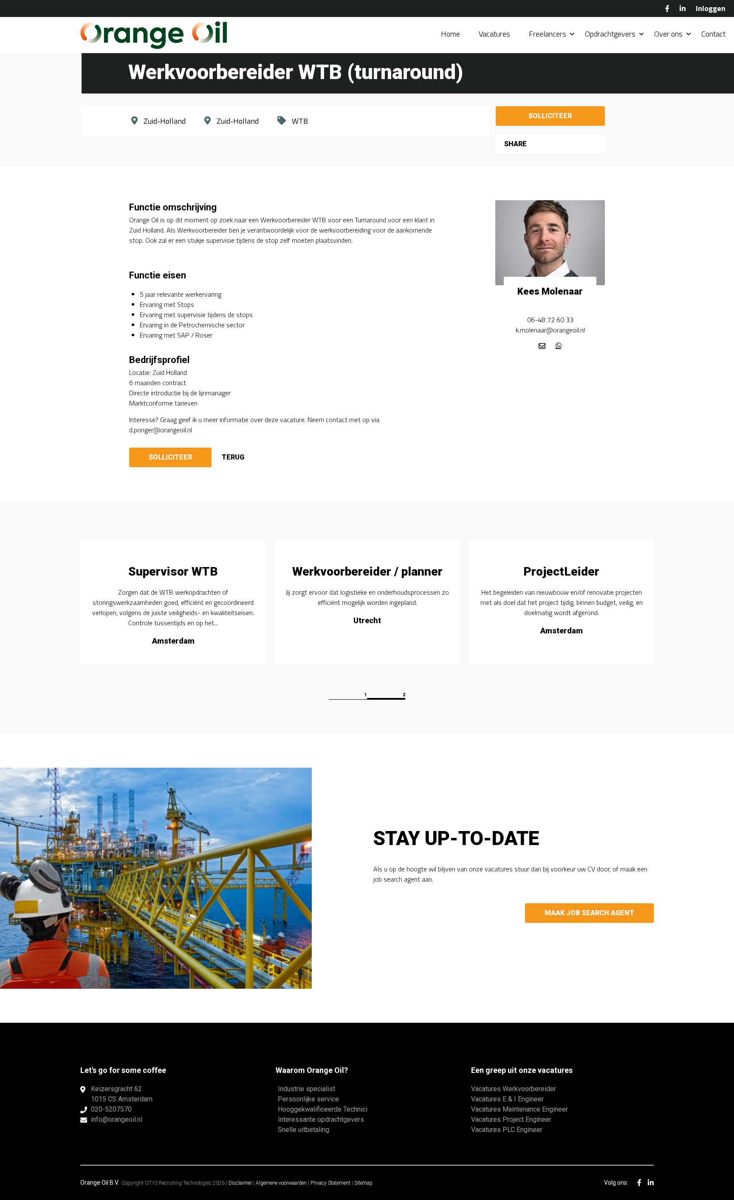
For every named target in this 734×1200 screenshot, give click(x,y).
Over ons (668, 34)
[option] (173, 602)
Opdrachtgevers (610, 34)
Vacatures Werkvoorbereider (513, 1089)
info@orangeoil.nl (116, 1119)
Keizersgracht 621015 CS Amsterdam (121, 1094)
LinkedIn (683, 8)
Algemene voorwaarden (281, 1183)
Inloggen (711, 8)
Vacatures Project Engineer (511, 1119)
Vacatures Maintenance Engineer (519, 1109)
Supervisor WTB (173, 572)
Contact (713, 34)
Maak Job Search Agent (589, 913)
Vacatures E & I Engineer (507, 1099)
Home (450, 34)
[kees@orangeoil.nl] (542, 345)
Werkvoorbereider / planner (367, 572)
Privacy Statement (330, 1183)
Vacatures (494, 34)
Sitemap (363, 1183)
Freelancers (547, 34)
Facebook (667, 8)
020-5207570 (111, 1109)
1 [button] (365, 694)
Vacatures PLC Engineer (506, 1130)
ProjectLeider (561, 572)
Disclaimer (240, 1183)
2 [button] (404, 694)
